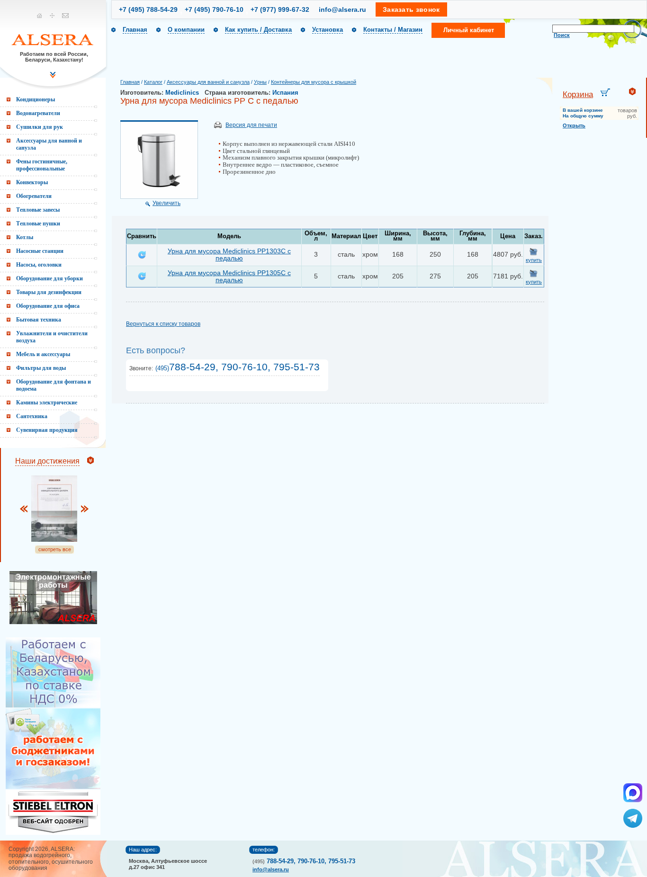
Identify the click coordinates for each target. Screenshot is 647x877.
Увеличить (166, 203)
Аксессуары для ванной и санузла (208, 82)
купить (534, 260)
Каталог (153, 82)
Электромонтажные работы (53, 581)
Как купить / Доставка (258, 29)
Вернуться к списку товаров (163, 324)
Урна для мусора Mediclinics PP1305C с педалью (229, 276)
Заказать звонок (411, 9)
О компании (186, 29)
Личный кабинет (468, 30)
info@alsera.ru (342, 9)
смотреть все (54, 549)
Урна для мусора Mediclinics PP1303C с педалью (229, 254)
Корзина (578, 94)
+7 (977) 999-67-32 (280, 9)
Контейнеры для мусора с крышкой (313, 82)
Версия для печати (251, 125)
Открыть (574, 125)
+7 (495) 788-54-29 (148, 9)
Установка (327, 29)
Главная (135, 29)
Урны (260, 82)
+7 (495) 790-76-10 (214, 9)
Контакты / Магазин (392, 29)
